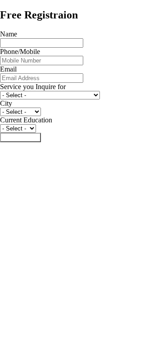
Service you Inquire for (33, 86)
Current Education (26, 120)
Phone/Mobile (20, 51)
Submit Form (20, 137)
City (6, 103)
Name (8, 34)
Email (8, 69)
